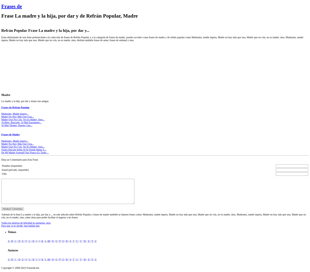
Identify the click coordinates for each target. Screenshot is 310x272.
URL (4, 174)
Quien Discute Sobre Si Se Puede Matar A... (23, 149)
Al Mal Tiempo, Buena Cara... (16, 125)
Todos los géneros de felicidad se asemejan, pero (26, 223)
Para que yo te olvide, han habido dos (20, 225)
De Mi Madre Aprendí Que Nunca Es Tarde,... (25, 152)
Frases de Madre (10, 134)
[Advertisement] (28, 66)
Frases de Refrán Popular (15, 107)
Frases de (11, 6)
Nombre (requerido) (12, 165)
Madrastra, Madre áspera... (14, 113)
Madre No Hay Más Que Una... (17, 116)
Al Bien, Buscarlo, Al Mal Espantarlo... (21, 122)
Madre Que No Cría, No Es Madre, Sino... (23, 119)
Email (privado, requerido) (15, 169)
